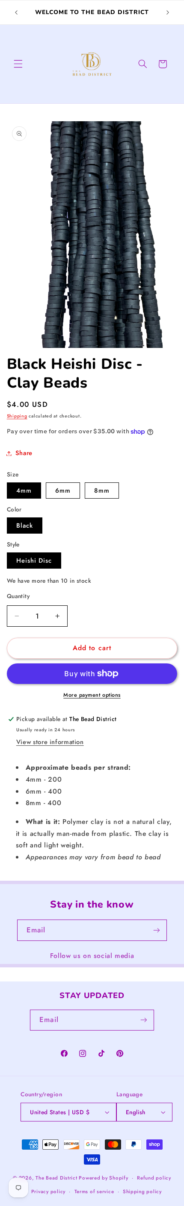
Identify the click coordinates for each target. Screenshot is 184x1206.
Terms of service (94, 1191)
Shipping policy (142, 1191)
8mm (102, 490)
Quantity (18, 596)
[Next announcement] (167, 12)
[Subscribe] (156, 930)
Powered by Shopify (103, 1177)
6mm (63, 490)
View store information (50, 742)
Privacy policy (48, 1191)
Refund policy (154, 1177)
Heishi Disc (34, 560)
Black (24, 525)
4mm (24, 490)
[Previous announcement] (16, 12)
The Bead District (56, 1177)
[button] (18, 64)
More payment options (92, 695)
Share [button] (24, 453)
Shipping (17, 416)
